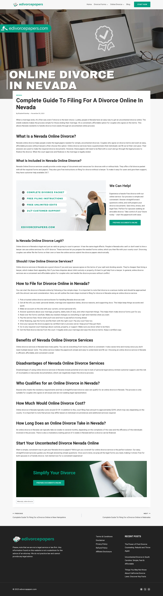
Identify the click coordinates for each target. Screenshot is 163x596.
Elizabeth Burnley (23, 113)
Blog (128, 4)
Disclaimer (100, 540)
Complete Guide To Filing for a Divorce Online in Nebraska (126, 515)
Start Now (142, 4)
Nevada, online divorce (25, 501)
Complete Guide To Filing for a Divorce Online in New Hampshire (39, 515)
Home (89, 4)
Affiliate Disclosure (104, 551)
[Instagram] (148, 589)
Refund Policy (101, 547)
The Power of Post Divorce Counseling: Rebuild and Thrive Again (137, 547)
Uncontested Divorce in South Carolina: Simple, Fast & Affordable (137, 560)
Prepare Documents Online (125, 222)
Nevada (19, 95)
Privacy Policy (101, 544)
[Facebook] (141, 589)
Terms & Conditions (104, 536)
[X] (145, 589)
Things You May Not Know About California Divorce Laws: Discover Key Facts (136, 573)
